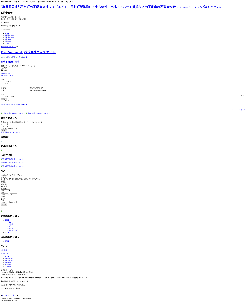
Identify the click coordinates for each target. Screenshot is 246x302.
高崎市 (10, 222)
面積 (8, 57)
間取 (13, 57)
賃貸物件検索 (9, 37)
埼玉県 (7, 232)
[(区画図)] (4, 73)
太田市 (10, 226)
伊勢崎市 (11, 224)
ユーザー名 (4, 124)
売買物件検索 (9, 35)
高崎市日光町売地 (10, 61)
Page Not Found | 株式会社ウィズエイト (28, 52)
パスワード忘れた (14, 132)
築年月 (24, 57)
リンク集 (4, 250)
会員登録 (4, 132)
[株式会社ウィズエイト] (112, 7)
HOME (7, 33)
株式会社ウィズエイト (8, 47)
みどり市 (11, 228)
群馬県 (7, 220)
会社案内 (8, 39)
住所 (18, 57)
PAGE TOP (4, 253)
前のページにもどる (238, 110)
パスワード (4, 126)
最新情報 (8, 41)
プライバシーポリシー (9, 295)
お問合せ (8, 43)
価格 (3, 57)
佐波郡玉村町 (13, 230)
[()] (9, 73)
